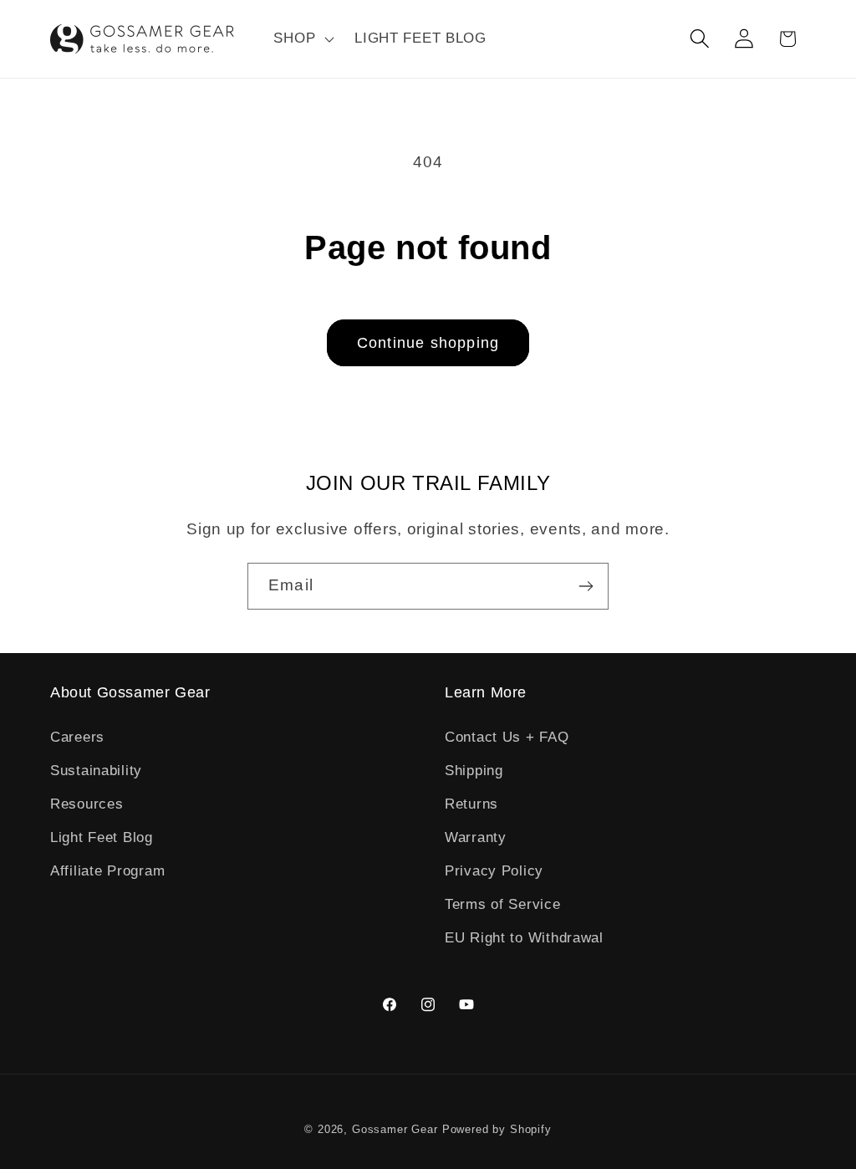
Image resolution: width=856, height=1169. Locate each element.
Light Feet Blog (101, 837)
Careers (77, 737)
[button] (302, 39)
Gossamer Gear (395, 1129)
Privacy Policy (494, 871)
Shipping (474, 770)
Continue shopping (428, 342)
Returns (471, 804)
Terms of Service (503, 904)
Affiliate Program (107, 871)
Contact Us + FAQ (507, 737)
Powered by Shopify (497, 1129)
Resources (86, 804)
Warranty (476, 837)
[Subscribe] (585, 586)
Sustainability (96, 770)
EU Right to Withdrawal (524, 938)
